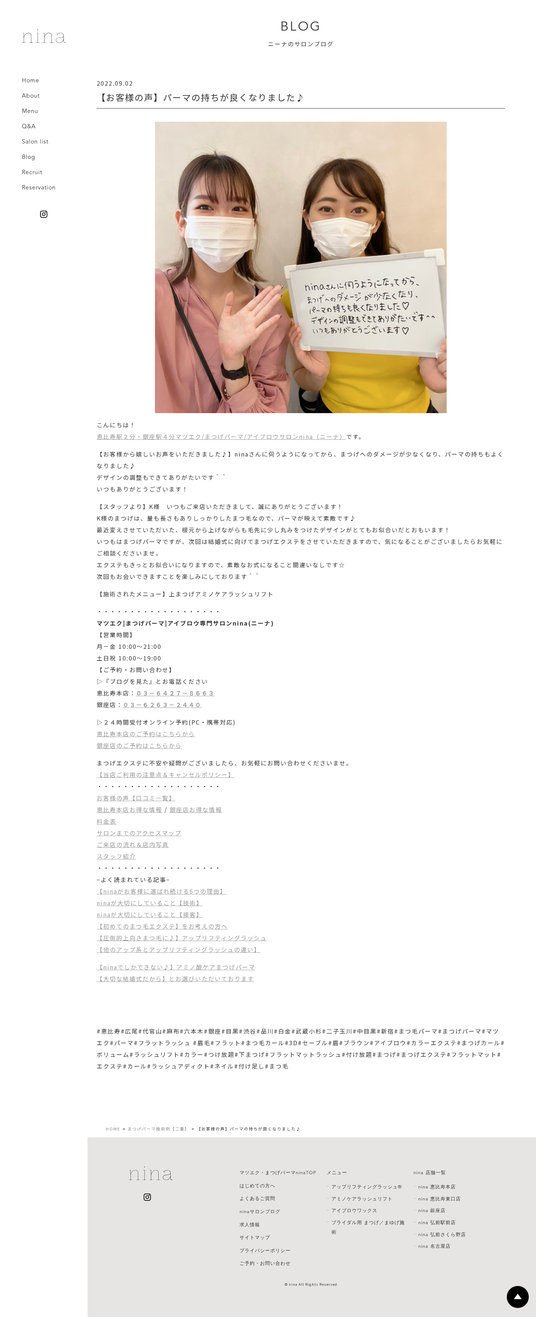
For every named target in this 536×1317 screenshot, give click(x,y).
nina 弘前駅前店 (437, 1223)
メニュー (337, 1173)
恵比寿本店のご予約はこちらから (146, 733)
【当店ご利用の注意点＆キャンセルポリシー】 (165, 774)
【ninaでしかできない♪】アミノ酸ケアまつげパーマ (176, 967)
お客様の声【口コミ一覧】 (136, 797)
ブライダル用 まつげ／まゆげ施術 (368, 1227)
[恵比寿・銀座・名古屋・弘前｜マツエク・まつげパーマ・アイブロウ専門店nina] (44, 40)
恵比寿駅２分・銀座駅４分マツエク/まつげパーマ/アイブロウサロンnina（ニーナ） (221, 436)
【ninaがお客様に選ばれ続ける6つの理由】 (161, 891)
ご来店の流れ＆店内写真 (133, 844)
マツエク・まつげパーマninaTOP (278, 1173)
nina (293, 1284)
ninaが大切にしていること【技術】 (150, 902)
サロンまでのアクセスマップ (139, 832)
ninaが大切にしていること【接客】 (150, 914)
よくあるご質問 (257, 1199)
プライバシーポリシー (265, 1251)
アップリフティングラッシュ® (366, 1187)
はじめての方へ (257, 1186)
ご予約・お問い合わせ (265, 1263)
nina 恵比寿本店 (437, 1187)
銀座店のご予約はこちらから (139, 745)
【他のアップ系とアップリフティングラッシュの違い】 (178, 949)
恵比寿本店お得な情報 (129, 809)
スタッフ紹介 (116, 856)
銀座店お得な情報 (196, 809)
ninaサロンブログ (260, 1212)
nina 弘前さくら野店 (442, 1235)
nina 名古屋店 (434, 1246)
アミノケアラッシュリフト (362, 1199)
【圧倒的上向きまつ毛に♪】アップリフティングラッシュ (182, 937)
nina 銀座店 (432, 1211)
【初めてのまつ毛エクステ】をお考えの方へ (162, 926)
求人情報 (250, 1225)
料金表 (106, 821)
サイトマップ (255, 1237)
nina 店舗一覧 (429, 1173)
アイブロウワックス (354, 1211)
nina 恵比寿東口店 (439, 1199)
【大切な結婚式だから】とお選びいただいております (175, 978)
